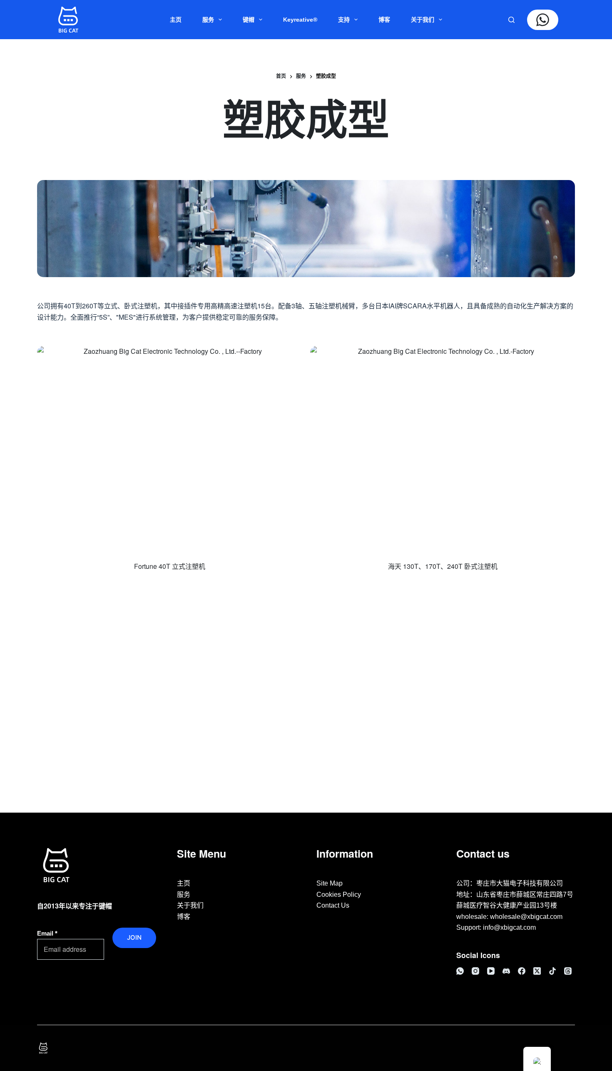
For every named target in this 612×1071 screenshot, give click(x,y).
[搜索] (511, 20)
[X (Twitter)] (537, 971)
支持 (344, 19)
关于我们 (422, 19)
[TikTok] (552, 971)
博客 (384, 19)
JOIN (134, 937)
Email (47, 933)
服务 (208, 19)
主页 (176, 19)
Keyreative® (300, 19)
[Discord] (506, 971)
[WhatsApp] (460, 971)
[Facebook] (521, 971)
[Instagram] (475, 971)
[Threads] (568, 971)
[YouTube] (491, 971)
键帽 (248, 19)
